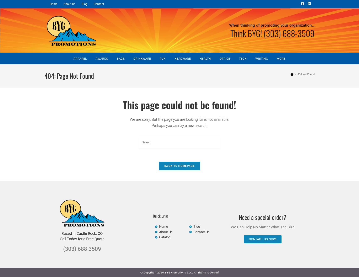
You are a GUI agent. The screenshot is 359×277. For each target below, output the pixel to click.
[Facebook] (302, 3)
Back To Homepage (179, 165)
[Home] (292, 74)
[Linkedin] (309, 3)
